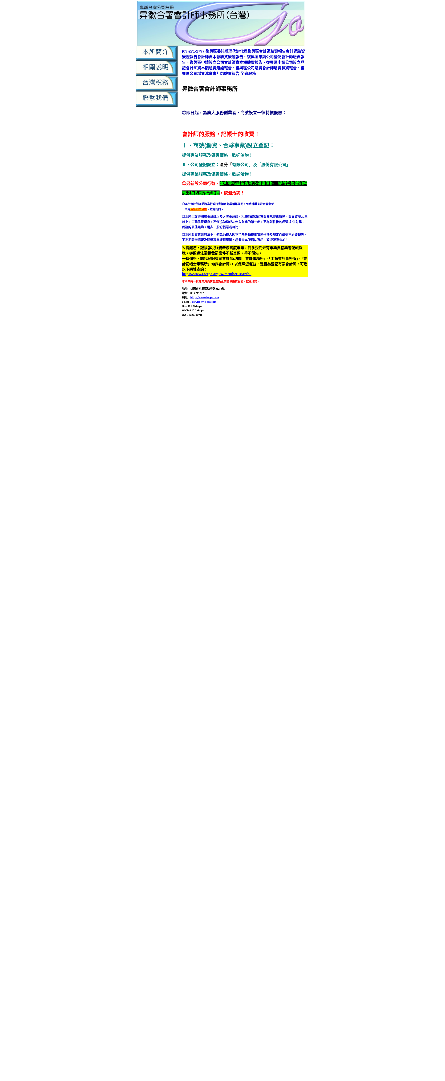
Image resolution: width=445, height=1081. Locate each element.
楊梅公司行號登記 (224, 717)
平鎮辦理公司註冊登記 (256, 596)
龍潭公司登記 (275, 830)
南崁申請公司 (274, 454)
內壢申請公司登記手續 (247, 379)
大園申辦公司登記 (284, 513)
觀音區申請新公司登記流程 (227, 809)
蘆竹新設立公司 (284, 755)
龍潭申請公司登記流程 (238, 843)
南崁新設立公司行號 (198, 454)
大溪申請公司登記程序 (287, 534)
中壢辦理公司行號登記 (213, 367)
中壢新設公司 (282, 912)
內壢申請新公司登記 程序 (202, 1029)
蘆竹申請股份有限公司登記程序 (216, 780)
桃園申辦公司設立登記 (215, 709)
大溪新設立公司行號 (203, 529)
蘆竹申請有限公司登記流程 (261, 772)
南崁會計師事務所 (236, 454)
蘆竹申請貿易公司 (247, 780)
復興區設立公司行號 (234, 442)
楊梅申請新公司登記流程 (254, 730)
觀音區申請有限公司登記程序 (245, 813)
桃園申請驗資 (256, 1063)
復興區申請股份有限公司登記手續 (234, 433)
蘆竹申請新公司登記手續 (256, 767)
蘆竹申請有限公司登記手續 (227, 772)
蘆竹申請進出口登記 (271, 780)
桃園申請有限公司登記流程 (281, 697)
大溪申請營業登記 (218, 546)
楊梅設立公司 (279, 742)
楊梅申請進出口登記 (206, 742)
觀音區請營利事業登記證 (234, 826)
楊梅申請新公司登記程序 (285, 730)
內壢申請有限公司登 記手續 (230, 1029)
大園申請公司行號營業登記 (216, 500)
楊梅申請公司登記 (210, 726)
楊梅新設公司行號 (288, 717)
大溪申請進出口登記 (260, 550)
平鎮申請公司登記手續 (230, 571)
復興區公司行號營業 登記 (195, 1044)
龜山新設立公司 (266, 872)
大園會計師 (223, 492)
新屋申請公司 (277, 646)
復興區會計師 (245, 413)
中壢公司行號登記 (261, 333)
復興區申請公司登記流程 (199, 977)
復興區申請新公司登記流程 (241, 425)
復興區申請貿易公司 (228, 438)
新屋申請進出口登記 (288, 667)
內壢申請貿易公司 (283, 396)
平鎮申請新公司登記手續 (277, 575)
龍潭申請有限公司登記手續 (227, 851)
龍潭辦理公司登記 (279, 864)
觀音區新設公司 (289, 793)
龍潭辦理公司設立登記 (207, 868)
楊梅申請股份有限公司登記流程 (235, 738)
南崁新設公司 (259, 450)
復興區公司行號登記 (225, 408)
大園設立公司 (207, 517)
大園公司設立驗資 (244, 488)
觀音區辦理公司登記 (263, 826)
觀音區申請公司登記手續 (254, 801)
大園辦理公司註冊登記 (252, 521)
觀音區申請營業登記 (277, 813)
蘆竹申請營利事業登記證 (203, 776)
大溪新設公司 (264, 525)
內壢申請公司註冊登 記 (250, 1025)
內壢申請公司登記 (221, 379)
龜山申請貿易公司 (229, 897)
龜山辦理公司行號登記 (288, 901)
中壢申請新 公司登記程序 (282, 998)
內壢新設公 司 (201, 1017)
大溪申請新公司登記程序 (214, 542)
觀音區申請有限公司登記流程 (208, 813)
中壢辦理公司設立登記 (241, 367)
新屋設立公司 (236, 671)
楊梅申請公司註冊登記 (224, 730)
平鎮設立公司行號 (258, 592)
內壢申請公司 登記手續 (256, 1021)
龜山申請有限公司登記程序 (278, 889)
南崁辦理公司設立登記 (224, 484)
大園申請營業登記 (218, 509)
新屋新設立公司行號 (200, 646)
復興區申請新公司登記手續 (207, 425)
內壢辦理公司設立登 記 (232, 1040)
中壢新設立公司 (221, 337)
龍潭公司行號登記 (199, 834)
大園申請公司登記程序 (287, 496)
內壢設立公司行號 (247, 400)
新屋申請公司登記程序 (284, 651)
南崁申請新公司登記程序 (208, 467)
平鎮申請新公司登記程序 (214, 580)
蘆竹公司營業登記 (256, 751)
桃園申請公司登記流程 (259, 688)
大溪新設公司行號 (284, 525)
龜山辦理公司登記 (262, 901)
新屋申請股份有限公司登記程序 (232, 667)
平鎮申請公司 (279, 567)
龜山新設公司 (224, 872)
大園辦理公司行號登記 (196, 521)
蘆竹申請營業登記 (230, 776)
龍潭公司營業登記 (255, 830)
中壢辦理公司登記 (252, 935)
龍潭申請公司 (259, 838)
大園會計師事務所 (242, 492)
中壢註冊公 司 (249, 1010)
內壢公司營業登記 (295, 367)
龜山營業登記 (224, 876)
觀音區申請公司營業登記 (223, 801)
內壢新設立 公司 (236, 1017)
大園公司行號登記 (221, 488)
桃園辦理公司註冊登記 (256, 713)
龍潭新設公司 (242, 834)
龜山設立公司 (202, 901)
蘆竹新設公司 (242, 755)
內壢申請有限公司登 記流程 (258, 1029)
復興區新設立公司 (196, 413)
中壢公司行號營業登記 (236, 333)
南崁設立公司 (233, 479)
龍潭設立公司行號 (238, 864)
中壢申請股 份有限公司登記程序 (257, 1006)
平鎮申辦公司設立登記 (215, 592)
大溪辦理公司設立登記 (224, 559)
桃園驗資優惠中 (214, 1071)
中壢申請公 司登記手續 (212, 994)
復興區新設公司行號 (206, 605)
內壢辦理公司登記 (288, 400)
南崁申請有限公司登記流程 (275, 467)
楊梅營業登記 (268, 722)
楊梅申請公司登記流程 (236, 726)
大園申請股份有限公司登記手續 (250, 509)
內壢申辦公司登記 (207, 400)
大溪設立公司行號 (227, 555)
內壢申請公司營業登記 (196, 379)
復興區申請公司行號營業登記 (265, 421)
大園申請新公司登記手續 (277, 500)
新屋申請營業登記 (247, 663)
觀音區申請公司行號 (220, 805)
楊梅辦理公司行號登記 (268, 747)
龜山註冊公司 (242, 901)
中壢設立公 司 (215, 1010)
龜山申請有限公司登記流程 (244, 889)
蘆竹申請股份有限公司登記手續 (261, 776)
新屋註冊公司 (276, 671)
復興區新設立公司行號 (222, 413)
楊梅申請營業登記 (289, 734)
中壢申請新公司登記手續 (225, 923)
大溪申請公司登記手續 (230, 534)
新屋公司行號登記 (218, 642)
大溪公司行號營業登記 (196, 525)
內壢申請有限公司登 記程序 (287, 1029)
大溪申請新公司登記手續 (277, 538)
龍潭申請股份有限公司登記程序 (216, 859)
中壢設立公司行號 (270, 362)
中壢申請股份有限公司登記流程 (235, 358)
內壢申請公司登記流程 (275, 379)
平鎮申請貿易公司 (266, 588)
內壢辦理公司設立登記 (218, 404)
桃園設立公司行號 (258, 709)
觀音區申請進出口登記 (207, 822)
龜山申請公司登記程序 (250, 880)
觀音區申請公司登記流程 (286, 801)
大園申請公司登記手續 (230, 496)
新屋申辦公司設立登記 (213, 671)
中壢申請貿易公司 (271, 931)
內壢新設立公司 (198, 375)
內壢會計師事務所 (259, 375)
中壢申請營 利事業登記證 (267, 1002)
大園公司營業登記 (278, 484)
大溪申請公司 (279, 529)
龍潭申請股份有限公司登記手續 (261, 855)
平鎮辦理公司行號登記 (199, 596)
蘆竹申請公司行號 (292, 763)
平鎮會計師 (223, 567)
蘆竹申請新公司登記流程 (288, 767)
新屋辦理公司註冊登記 (252, 676)
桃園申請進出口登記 (291, 705)
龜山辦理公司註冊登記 (221, 905)
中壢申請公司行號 (227, 346)
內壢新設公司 (281, 371)
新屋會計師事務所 (239, 646)
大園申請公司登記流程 (259, 496)
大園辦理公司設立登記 (224, 521)
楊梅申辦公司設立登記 (256, 742)
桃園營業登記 (262, 684)
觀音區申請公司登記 (263, 788)
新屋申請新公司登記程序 (211, 659)
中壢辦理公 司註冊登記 (210, 1014)
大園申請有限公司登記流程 (281, 504)
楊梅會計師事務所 (247, 722)
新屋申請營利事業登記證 (220, 663)
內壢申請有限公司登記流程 (230, 954)
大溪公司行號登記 (221, 525)
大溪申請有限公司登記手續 (247, 542)
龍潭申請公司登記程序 (267, 843)
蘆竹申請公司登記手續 (210, 763)
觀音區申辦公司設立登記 (263, 822)
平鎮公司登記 (298, 559)
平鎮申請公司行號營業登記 (216, 575)
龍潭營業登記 (242, 838)
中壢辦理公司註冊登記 (270, 367)
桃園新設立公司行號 (203, 684)
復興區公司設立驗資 (251, 408)
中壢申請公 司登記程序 (259, 994)
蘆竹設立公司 (218, 784)
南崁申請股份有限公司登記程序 (229, 475)
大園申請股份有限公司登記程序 (204, 513)
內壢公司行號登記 (238, 371)
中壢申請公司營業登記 (219, 342)
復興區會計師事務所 (266, 413)
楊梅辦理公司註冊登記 (199, 751)
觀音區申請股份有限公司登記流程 (228, 818)
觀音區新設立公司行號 (236, 797)
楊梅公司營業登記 (281, 713)
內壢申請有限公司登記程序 (207, 392)
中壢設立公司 (250, 362)
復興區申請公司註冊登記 (211, 1056)
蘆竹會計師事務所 (222, 759)
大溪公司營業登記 (278, 521)
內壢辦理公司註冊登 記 (256, 1040)
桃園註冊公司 (279, 709)
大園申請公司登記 (204, 496)
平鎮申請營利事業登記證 (222, 584)
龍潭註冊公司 (259, 864)
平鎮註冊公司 (279, 592)
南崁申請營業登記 (244, 471)
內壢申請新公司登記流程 (200, 388)
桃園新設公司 (264, 680)
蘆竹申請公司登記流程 (238, 763)
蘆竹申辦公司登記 (295, 780)
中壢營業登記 (260, 916)
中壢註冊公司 (291, 362)
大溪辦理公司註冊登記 (252, 559)
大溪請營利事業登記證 (270, 555)
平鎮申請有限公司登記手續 (247, 580)
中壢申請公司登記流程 (232, 920)
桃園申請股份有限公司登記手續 (281, 701)
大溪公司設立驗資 (244, 525)
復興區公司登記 (297, 404)
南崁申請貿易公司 (260, 475)
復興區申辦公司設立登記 (283, 630)
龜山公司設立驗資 (204, 872)
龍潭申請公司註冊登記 (227, 847)
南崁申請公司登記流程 (253, 459)
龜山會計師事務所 (204, 876)
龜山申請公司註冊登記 (210, 884)
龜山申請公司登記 (290, 876)
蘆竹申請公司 (259, 759)
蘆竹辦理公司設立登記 (207, 788)
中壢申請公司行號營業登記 (256, 346)
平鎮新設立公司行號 (203, 567)
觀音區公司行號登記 (240, 793)
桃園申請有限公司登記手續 (247, 697)
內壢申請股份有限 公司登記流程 (271, 1033)
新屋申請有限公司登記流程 (278, 659)
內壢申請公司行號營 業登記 (224, 1025)
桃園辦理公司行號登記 (199, 713)
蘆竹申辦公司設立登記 (196, 784)
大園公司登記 (298, 484)
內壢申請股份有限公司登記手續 (207, 958)
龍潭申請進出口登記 (271, 859)
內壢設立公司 (227, 400)
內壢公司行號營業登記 (213, 371)
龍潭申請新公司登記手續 (256, 847)
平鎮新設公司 (264, 563)
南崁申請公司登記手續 (225, 459)
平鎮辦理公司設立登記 (227, 596)
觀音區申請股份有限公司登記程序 (270, 818)
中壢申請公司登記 (244, 342)
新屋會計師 (220, 646)
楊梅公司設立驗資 (247, 717)
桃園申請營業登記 (249, 701)
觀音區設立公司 (289, 822)
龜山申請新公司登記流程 (271, 884)
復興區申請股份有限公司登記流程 (277, 433)
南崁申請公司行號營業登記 (210, 463)
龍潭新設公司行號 (262, 834)
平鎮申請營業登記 (249, 584)
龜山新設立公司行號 (289, 872)
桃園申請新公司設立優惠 (252, 1067)
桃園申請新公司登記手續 (277, 692)
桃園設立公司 (238, 709)
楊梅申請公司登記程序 (264, 726)
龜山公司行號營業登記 (282, 868)
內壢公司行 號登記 (289, 1014)
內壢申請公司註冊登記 (264, 383)
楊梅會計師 (229, 722)
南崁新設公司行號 (279, 450)
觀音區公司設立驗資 (266, 793)
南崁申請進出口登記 (285, 475)
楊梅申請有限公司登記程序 (261, 734)
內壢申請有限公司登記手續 (264, 388)
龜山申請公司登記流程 (221, 880)
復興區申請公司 (218, 609)
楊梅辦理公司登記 (242, 747)
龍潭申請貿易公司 (247, 859)
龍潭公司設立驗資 (222, 834)
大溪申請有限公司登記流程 (281, 542)
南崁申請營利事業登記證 (217, 471)
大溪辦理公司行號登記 (196, 559)
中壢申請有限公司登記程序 (230, 354)
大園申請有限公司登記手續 (247, 504)
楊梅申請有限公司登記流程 (227, 734)
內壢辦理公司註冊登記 (247, 404)
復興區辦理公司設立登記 (214, 446)
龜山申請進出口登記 (254, 897)
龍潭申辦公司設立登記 (196, 864)
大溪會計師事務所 (242, 529)
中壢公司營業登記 (193, 333)
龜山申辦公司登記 (278, 897)
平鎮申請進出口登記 (291, 588)
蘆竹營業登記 (242, 759)
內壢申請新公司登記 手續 (275, 1025)
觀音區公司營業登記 (289, 788)
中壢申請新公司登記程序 (254, 350)
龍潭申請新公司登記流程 (288, 847)
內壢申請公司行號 (204, 383)
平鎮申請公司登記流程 (259, 571)
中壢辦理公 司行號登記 (287, 1010)
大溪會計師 (223, 529)
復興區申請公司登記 (240, 417)
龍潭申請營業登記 (230, 855)
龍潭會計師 (203, 838)
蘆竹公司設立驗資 (222, 755)
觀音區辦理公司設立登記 (197, 830)
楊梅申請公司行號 (290, 726)
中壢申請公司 (196, 342)
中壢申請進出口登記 (206, 362)
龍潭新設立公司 (284, 834)
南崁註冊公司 (273, 479)
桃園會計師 (223, 684)
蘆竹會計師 (203, 759)
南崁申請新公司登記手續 (271, 463)
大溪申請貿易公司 (235, 550)
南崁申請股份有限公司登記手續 (275, 471)
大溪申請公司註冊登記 (247, 538)
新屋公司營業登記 (275, 638)
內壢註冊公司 (268, 400)
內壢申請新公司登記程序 (231, 388)
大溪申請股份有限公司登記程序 (204, 550)
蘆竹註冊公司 (259, 784)
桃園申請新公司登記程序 (214, 697)
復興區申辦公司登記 (282, 438)
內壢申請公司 (297, 375)
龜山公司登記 (259, 868)
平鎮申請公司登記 (204, 571)
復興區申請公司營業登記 (211, 417)
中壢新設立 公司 (193, 991)
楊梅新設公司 (268, 717)
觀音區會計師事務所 (280, 797)
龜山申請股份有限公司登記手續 (244, 893)
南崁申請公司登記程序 (282, 459)
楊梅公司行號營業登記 (199, 717)
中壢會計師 (263, 337)
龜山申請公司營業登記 (265, 876)
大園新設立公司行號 (203, 492)
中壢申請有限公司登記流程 (205, 927)
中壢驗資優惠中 (234, 1071)
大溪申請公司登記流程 (259, 534)
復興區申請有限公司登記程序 (259, 429)
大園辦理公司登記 (296, 517)
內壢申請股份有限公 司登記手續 (238, 1033)
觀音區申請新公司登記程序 (261, 809)
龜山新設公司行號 (244, 872)
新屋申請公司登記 (201, 651)
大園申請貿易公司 (235, 513)
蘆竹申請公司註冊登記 (227, 767)
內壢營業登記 (279, 375)
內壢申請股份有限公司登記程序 (252, 396)
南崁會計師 (218, 454)
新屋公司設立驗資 (241, 642)
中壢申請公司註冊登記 (287, 346)
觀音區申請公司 (198, 801)
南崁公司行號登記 (215, 450)
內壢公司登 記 (248, 1014)
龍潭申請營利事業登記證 (203, 855)
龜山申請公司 (242, 876)
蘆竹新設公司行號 (262, 755)
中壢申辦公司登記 (230, 362)
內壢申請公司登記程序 (281, 946)
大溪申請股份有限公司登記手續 (250, 546)
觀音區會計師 (259, 797)
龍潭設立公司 (218, 864)
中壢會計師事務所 (282, 337)
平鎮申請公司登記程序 (287, 571)
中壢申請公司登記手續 (270, 342)
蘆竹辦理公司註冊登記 (236, 788)
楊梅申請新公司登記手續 (229, 751)
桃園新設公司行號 (284, 680)
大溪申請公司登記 (204, 534)
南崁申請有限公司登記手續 (241, 467)
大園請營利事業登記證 (270, 517)
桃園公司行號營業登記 (196, 680)
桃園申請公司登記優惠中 (283, 1067)
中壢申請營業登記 (289, 354)
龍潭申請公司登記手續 (210, 843)
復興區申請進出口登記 (255, 438)
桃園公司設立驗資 (244, 680)
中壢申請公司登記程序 (256, 920)
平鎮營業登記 (262, 567)
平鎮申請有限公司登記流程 (281, 580)
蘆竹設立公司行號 (238, 784)
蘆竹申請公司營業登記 (282, 759)
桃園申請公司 (279, 684)
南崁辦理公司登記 (293, 479)
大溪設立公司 (207, 555)
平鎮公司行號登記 (221, 563)
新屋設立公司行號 (256, 671)
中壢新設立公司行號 (243, 337)
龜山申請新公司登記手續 (240, 884)
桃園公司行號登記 (221, 680)
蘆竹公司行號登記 (199, 755)
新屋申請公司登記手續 (227, 651)
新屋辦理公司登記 (296, 671)
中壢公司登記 (213, 333)
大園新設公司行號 (284, 488)
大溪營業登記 (262, 529)
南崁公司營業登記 (272, 446)
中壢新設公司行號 (199, 337)
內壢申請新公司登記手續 (250, 950)
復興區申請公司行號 (234, 421)
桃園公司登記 (298, 676)
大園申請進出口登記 (260, 513)
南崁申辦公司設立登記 (210, 479)
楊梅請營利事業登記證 (216, 747)
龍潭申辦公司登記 (295, 859)
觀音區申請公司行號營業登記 (251, 805)
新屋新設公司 (261, 642)
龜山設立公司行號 (222, 901)
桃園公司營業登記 (278, 676)
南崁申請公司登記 (199, 459)
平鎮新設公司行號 (284, 563)
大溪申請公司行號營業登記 (216, 538)
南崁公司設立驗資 (238, 450)
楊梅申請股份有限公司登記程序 (275, 738)
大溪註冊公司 (247, 555)
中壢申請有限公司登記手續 (287, 350)
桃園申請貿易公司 (266, 705)
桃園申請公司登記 (204, 688)
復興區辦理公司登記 (280, 442)
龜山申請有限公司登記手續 (210, 889)
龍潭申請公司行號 (292, 843)
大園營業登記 (262, 492)
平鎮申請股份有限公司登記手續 (281, 584)
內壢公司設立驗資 (261, 371)
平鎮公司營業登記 (278, 559)
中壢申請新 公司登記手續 (230, 998)
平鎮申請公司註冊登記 (247, 575)
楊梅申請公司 (285, 722)
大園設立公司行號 (227, 517)
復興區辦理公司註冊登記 (245, 446)
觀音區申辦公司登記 (234, 822)
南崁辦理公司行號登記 (196, 484)
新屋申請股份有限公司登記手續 (278, 663)
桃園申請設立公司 (225, 1067)
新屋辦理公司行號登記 (196, 676)
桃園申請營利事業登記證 (222, 701)
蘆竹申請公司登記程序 (267, 763)
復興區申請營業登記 (200, 433)
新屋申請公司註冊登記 (244, 655)
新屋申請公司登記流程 (256, 651)
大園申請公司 (279, 492)
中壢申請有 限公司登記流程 (212, 1002)
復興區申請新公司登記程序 (275, 425)
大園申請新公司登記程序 (214, 504)
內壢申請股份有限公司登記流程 (213, 396)
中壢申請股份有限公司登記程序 (275, 358)
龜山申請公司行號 (275, 880)
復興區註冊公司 (257, 442)
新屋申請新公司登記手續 (274, 655)
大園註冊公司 (247, 517)
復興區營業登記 (289, 413)
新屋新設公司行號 (281, 642)
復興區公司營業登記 (274, 404)
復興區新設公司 (274, 408)
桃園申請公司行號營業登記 (216, 692)
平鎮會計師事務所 (242, 567)
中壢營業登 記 (261, 991)
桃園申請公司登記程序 (287, 688)
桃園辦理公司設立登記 (227, 713)
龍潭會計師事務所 (222, 838)
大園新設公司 (264, 488)
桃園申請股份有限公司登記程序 (235, 705)
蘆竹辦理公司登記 (279, 784)
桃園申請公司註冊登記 (247, 692)
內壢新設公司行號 (200, 942)
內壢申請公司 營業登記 (213, 1021)
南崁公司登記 (293, 446)
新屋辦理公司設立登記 (224, 676)
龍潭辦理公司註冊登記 (236, 868)
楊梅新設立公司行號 (209, 722)
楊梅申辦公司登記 (230, 742)
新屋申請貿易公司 (263, 667)
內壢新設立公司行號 (220, 375)
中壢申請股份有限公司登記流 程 (224, 1006)
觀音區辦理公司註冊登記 (228, 830)
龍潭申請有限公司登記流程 (261, 851)
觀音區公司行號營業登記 (211, 793)
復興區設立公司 (211, 442)
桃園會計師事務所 (242, 684)
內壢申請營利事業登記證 (240, 392)
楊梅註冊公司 (193, 747)
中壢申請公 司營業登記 (294, 991)
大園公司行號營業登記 (196, 488)
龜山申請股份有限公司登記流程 (284, 893)
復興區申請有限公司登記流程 (222, 429)
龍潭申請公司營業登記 (282, 838)
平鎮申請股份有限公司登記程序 (235, 588)
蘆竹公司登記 (276, 751)
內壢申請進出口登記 (192, 962)
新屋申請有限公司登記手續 (244, 659)
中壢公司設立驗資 (284, 333)
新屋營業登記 (259, 646)
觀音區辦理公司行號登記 (291, 826)
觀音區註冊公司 (209, 826)
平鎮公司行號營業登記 (196, 563)
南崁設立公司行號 (253, 479)
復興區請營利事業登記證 (254, 634)
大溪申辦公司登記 (284, 550)
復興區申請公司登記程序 (206, 421)
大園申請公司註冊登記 (247, 500)
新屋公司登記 (295, 638)
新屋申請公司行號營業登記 (213, 655)
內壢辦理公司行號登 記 (208, 1040)
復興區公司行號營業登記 (197, 408)
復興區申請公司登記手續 (268, 417)
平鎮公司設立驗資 (244, 563)
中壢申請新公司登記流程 (222, 350)
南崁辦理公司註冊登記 (252, 484)
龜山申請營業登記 (212, 893)
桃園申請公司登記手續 (230, 688)
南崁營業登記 (256, 454)
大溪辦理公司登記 (296, 555)
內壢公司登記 (190, 371)
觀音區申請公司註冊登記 (285, 805)
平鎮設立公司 (238, 592)
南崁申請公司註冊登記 (241, 463)
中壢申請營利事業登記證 (262, 354)
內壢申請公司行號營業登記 (233, 383)
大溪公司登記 (298, 521)
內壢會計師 (240, 375)
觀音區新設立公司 (210, 797)
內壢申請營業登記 (267, 392)
